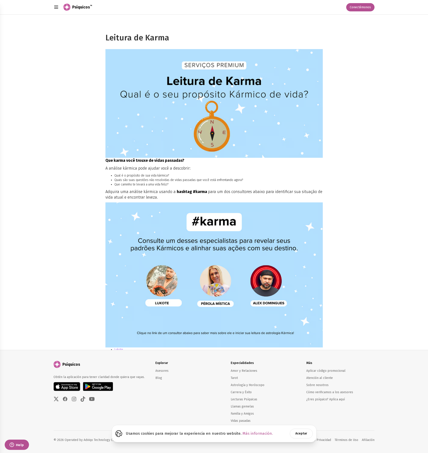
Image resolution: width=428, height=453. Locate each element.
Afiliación (368, 440)
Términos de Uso (346, 440)
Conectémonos (360, 7)
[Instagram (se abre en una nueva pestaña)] (74, 399)
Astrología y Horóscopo (247, 385)
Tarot (234, 378)
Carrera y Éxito (241, 392)
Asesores (162, 371)
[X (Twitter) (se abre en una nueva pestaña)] (56, 399)
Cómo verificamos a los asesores (329, 392)
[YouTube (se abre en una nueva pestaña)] (92, 399)
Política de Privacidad (315, 440)
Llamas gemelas (242, 406)
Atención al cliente (319, 378)
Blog (158, 378)
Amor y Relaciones (244, 371)
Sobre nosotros (317, 385)
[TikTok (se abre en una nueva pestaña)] (83, 399)
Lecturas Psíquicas (244, 399)
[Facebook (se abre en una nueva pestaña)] (65, 399)
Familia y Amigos (242, 414)
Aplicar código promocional (326, 371)
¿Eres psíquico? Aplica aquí (325, 399)
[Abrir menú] (56, 7)
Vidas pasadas (241, 421)
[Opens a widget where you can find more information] (16, 445)
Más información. (258, 433)
